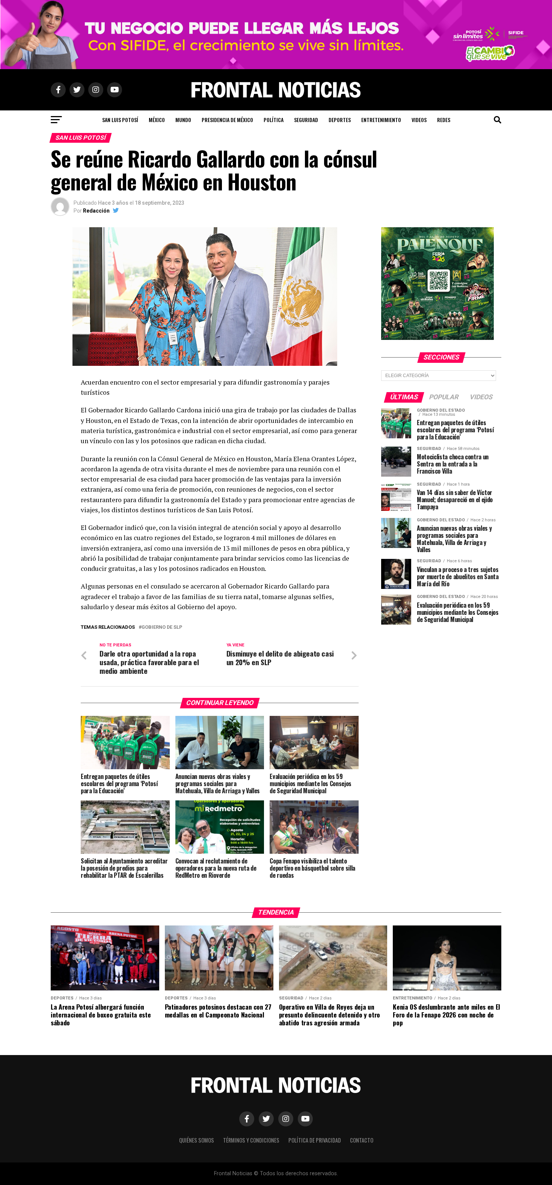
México (157, 120)
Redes (443, 120)
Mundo (183, 120)
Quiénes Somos (196, 1140)
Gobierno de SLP (162, 627)
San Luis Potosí (120, 120)
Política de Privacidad (314, 1140)
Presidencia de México (227, 120)
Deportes (340, 120)
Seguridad (306, 120)
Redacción (96, 211)
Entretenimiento (381, 120)
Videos (419, 120)
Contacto (361, 1140)
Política (274, 120)
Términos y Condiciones (251, 1140)
